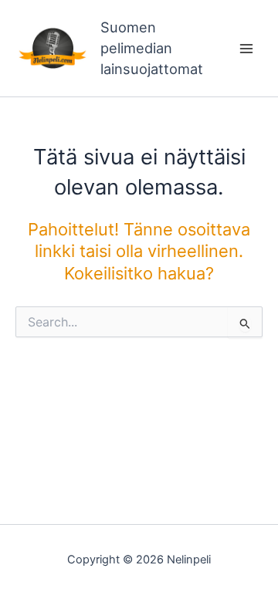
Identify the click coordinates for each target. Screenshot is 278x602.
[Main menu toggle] (246, 48)
